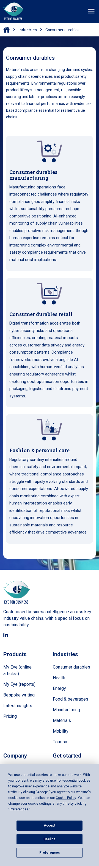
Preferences (49, 852)
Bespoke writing (19, 695)
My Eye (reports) (19, 684)
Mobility (60, 731)
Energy (59, 688)
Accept (49, 825)
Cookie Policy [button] (66, 798)
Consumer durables (71, 667)
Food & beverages (70, 699)
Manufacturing (66, 709)
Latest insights (17, 705)
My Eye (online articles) (17, 670)
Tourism (60, 741)
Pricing (10, 716)
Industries (27, 30)
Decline (49, 839)
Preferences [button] (19, 809)
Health (59, 677)
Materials (62, 720)
